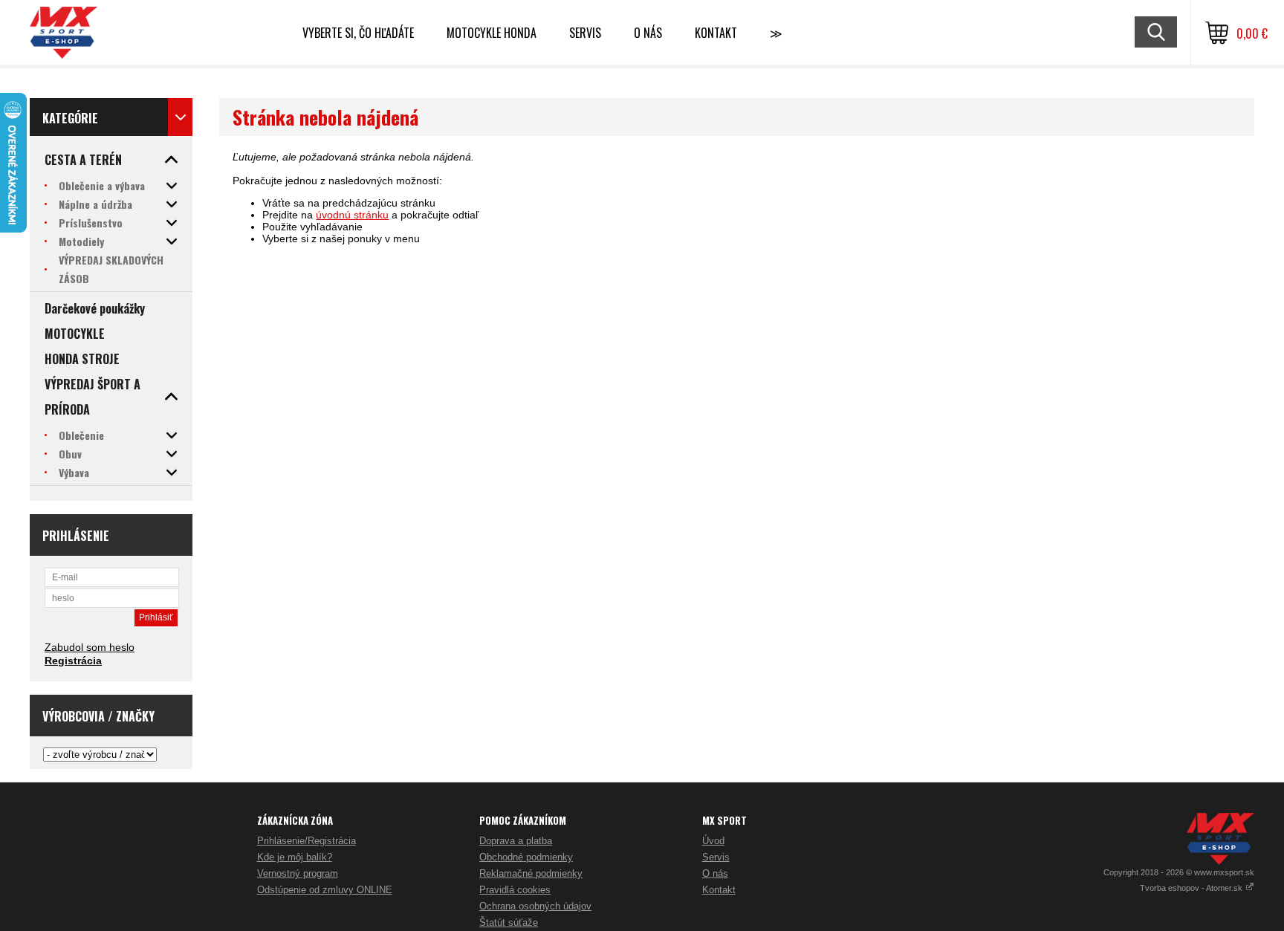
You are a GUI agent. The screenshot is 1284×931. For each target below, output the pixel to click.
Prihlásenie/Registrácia (306, 840)
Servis (716, 857)
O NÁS (648, 33)
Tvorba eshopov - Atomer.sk (1192, 887)
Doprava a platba (515, 840)
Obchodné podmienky (526, 857)
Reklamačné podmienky (531, 873)
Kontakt (716, 33)
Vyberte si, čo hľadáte (358, 33)
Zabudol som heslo (89, 647)
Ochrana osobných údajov (535, 906)
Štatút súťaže (508, 922)
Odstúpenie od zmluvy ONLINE (324, 889)
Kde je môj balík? (294, 857)
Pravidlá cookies (515, 889)
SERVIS (585, 33)
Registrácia (73, 660)
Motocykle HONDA (491, 33)
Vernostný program (297, 873)
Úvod (713, 840)
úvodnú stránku (352, 215)
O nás (715, 873)
